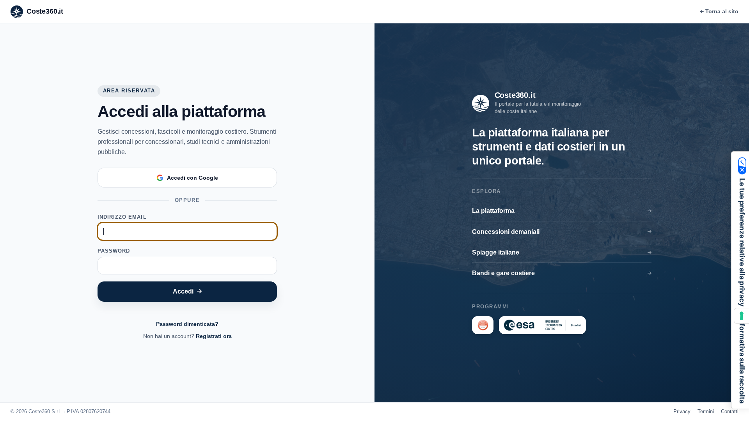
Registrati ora (214, 336)
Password (114, 251)
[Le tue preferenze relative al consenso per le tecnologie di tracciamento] (741, 315)
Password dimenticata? (187, 324)
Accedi (183, 291)
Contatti (729, 411)
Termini (706, 411)
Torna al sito (721, 11)
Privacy (681, 411)
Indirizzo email (122, 217)
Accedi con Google (192, 178)
